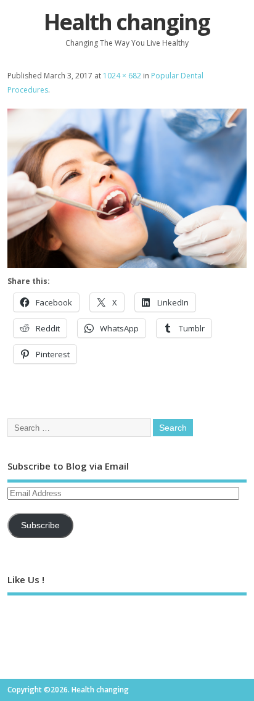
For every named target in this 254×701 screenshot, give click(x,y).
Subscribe (40, 525)
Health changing (127, 22)
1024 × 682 (122, 75)
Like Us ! (25, 579)
